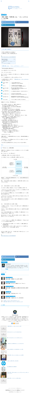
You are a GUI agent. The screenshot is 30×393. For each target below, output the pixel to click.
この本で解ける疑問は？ (5, 60)
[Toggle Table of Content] (14, 59)
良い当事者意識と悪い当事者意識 (11, 366)
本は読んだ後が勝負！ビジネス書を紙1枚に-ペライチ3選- (15, 349)
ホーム (9, 388)
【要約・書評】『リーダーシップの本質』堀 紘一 (14, 378)
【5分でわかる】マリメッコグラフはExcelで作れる (14, 331)
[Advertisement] (15, 246)
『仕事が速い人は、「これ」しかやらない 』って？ (8, 61)
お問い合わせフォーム (19, 388)
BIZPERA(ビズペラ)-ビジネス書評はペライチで (15, 390)
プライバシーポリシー (13, 388)
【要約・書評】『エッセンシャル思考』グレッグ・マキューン (15, 283)
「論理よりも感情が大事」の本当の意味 (12, 360)
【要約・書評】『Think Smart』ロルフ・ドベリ (13, 293)
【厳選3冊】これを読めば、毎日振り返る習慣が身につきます (11, 300)
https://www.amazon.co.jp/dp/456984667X (8, 56)
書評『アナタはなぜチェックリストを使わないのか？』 (15, 337)
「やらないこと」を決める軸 (6, 63)
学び (2, 62)
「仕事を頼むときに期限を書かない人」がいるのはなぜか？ (15, 343)
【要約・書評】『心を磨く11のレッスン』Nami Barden (14, 297)
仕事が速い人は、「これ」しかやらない (21, 79)
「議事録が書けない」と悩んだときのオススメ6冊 (14, 326)
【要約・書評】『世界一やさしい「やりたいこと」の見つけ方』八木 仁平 (13, 301)
